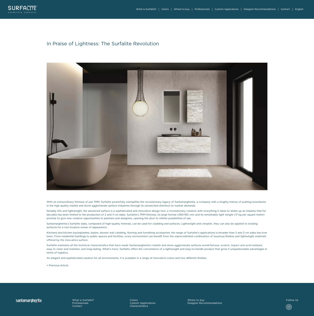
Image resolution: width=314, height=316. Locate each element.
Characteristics (139, 306)
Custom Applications (227, 9)
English (299, 9)
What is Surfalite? (146, 9)
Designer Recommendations (260, 9)
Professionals (202, 9)
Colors (165, 9)
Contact (285, 9)
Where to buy (182, 9)
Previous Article (58, 265)
